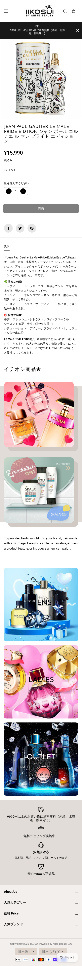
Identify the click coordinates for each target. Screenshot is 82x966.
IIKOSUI (33, 943)
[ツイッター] (20, 228)
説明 (7, 246)
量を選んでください (16, 183)
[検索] (65, 11)
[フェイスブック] (8, 228)
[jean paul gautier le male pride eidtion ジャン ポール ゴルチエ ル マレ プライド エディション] (41, 79)
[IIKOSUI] (40, 11)
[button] (5, 11)
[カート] (73, 11)
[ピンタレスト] (31, 228)
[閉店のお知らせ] (77, 30)
